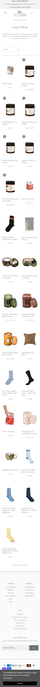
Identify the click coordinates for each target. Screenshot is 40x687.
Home (15, 20)
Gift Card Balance (11, 596)
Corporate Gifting (29, 596)
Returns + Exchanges (20, 620)
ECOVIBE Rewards (11, 587)
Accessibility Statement (20, 629)
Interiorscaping (29, 593)
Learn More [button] (7, 678)
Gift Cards (11, 593)
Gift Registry (10, 590)
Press (10, 602)
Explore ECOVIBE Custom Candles (20, 7)
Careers (11, 599)
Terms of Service (20, 626)
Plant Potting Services (29, 587)
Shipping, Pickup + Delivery (20, 617)
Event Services (29, 590)
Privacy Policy (20, 623)
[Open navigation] (5, 13)
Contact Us (20, 614)
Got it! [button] (20, 683)
